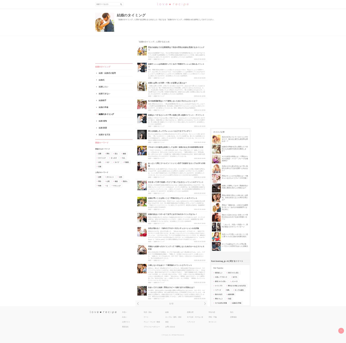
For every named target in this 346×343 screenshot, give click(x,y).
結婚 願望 (103, 128)
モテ (108, 162)
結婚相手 (102, 100)
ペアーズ (218, 290)
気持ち (125, 181)
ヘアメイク (191, 322)
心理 (108, 181)
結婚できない (104, 93)
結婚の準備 (103, 107)
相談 (116, 181)
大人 (123, 158)
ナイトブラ (218, 285)
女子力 (235, 277)
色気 (227, 290)
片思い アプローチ (221, 277)
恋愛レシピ (173, 4)
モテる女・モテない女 (195, 317)
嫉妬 (124, 153)
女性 (99, 162)
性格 (99, 185)
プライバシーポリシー (152, 327)
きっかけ (114, 158)
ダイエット (110, 177)
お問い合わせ (170, 327)
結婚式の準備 (236, 303)
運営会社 (125, 327)
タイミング (102, 158)
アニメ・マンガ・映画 (152, 322)
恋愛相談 (233, 317)
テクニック (117, 185)
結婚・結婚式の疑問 (107, 73)
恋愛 (99, 153)
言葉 (99, 166)
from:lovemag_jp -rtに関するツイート (227, 261)
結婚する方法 (104, 134)
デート (146, 317)
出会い (124, 317)
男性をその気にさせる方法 (237, 285)
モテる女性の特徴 (221, 303)
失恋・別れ (148, 312)
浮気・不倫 (213, 317)
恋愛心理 (190, 312)
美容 (167, 322)
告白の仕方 (218, 294)
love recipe (105, 312)
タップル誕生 (239, 290)
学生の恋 (212, 312)
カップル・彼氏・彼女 (173, 317)
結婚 (149, 59)
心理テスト (126, 322)
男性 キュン (219, 298)
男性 (108, 153)
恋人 (116, 153)
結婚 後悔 (103, 121)
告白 (231, 312)
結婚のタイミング (106, 114)
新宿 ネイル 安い (220, 281)
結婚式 (101, 80)
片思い (124, 312)
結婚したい (103, 87)
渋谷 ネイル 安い (233, 273)
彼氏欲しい (218, 273)
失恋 (229, 298)
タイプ (117, 162)
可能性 (126, 162)
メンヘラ (235, 281)
